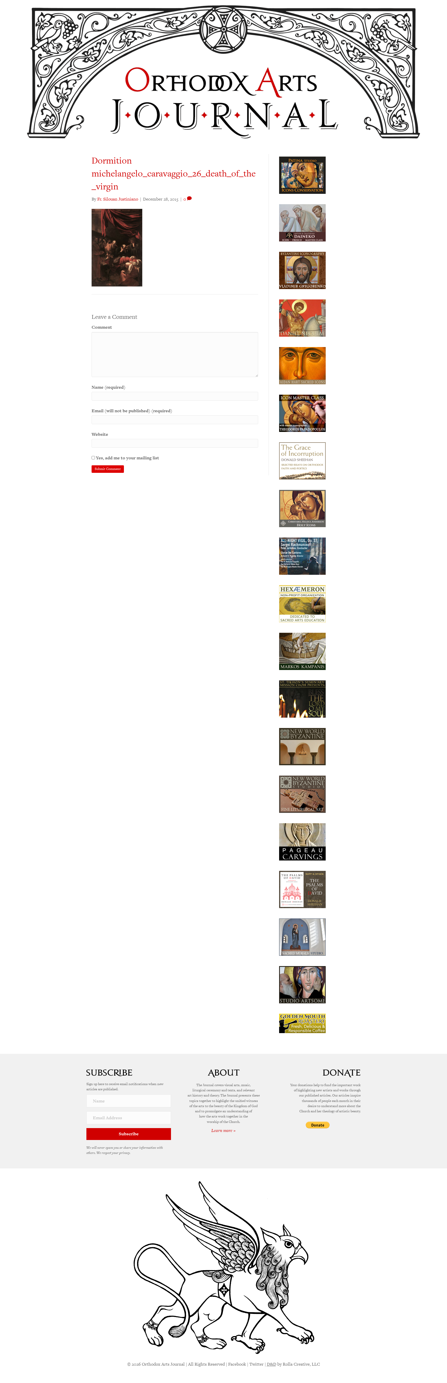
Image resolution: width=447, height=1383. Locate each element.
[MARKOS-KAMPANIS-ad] (302, 651)
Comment (102, 327)
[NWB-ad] (302, 746)
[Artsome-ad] (302, 984)
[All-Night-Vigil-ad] (302, 556)
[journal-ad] (302, 841)
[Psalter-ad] (302, 889)
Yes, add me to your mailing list (127, 458)
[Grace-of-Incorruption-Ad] (302, 460)
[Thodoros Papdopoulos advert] (302, 413)
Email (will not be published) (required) (132, 411)
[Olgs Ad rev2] (302, 175)
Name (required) (108, 387)
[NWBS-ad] (302, 794)
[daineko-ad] (302, 222)
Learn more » (223, 1130)
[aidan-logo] (302, 365)
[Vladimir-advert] (302, 270)
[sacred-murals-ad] (302, 936)
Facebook (237, 1364)
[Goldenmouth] (302, 1023)
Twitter (256, 1364)
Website (100, 434)
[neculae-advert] (302, 317)
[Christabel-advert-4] (302, 508)
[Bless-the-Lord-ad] (302, 698)
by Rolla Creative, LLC (293, 1364)
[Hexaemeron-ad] (302, 603)
